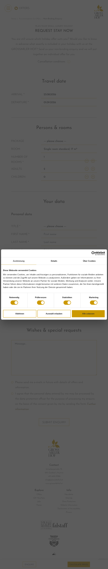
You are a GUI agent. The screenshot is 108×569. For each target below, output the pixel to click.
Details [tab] (54, 261)
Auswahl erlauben (54, 314)
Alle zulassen (88, 314)
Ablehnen (19, 314)
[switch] (41, 302)
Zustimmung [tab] (19, 261)
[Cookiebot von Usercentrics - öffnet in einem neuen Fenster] (93, 253)
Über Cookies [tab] (89, 261)
